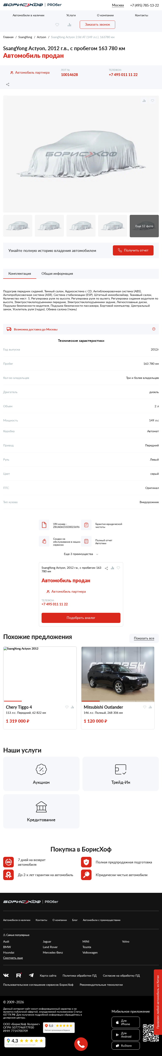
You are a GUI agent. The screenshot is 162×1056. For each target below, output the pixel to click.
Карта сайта (48, 975)
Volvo (125, 941)
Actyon (41, 37)
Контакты (141, 15)
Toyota (86, 947)
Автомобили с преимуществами (101, 920)
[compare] (69, 25)
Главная (8, 37)
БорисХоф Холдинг (25, 1024)
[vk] (6, 975)
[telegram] (31, 975)
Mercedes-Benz (53, 952)
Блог (75, 920)
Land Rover (50, 947)
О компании (105, 15)
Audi (6, 941)
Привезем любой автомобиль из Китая (158, 1002)
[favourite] (57, 25)
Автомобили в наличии (28, 15)
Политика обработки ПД (80, 975)
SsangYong (25, 37)
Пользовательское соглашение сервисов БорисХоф (38, 984)
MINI (85, 941)
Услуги (71, 15)
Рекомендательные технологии (101, 984)
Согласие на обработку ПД (121, 975)
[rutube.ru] (19, 976)
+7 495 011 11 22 (123, 74)
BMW (7, 947)
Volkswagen (90, 952)
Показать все (144, 638)
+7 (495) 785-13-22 (144, 5)
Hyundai (8, 952)
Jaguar (47, 941)
